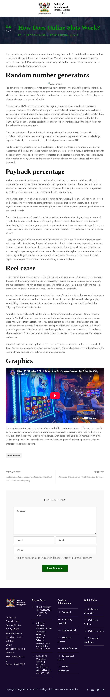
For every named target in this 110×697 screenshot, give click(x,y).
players (96, 95)
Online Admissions (63, 668)
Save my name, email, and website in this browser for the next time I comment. (54, 557)
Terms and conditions (91, 640)
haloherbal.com (65, 62)
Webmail (66, 612)
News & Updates (36, 35)
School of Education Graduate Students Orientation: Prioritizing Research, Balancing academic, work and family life (44, 634)
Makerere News (96, 630)
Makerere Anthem (91, 621)
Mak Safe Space (69, 648)
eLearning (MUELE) (65, 621)
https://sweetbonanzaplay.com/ (27, 321)
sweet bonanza (59, 35)
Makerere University (91, 611)
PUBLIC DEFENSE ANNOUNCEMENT (43, 610)
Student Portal (69, 630)
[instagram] (103, 690)
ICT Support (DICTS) (66, 657)
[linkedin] (92, 690)
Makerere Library (65, 639)
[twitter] (98, 690)
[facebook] (88, 690)
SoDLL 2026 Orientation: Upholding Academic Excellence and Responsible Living (43, 663)
